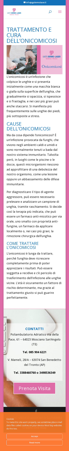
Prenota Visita (34, 388)
